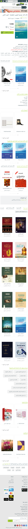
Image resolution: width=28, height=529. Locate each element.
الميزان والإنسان (20, 234)
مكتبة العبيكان (23, 376)
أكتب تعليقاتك (23, 200)
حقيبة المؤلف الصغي (7, 423)
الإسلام (23, 467)
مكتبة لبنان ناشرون (13, 380)
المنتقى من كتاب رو (7, 259)
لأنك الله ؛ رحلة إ (20, 160)
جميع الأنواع (16, 48)
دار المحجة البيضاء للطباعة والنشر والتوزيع (17, 391)
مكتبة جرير (23, 380)
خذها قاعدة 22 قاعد (20, 358)
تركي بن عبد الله (20, 261)
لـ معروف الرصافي (7, 190)
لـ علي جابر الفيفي (21, 85)
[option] (20, 75)
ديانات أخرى (18, 470)
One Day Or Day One (20, 454)
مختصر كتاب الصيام (20, 259)
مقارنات (9, 470)
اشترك (10, 521)
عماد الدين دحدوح (7, 311)
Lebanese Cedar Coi (20, 131)
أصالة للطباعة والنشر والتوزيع (10, 376)
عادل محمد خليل (7, 335)
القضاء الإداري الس (7, 358)
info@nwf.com (24, 509)
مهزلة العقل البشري (21, 188)
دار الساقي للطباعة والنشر (21, 395)
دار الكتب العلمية (8, 372)
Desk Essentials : (7, 131)
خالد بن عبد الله (6, 360)
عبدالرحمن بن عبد (7, 236)
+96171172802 (24, 508)
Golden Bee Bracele (7, 454)
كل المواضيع (7, 464)
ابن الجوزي (20, 286)
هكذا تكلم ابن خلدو (7, 284)
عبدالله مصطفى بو (7, 286)
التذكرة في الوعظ (21, 284)
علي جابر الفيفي (23, 17)
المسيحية (18, 467)
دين (3, 464)
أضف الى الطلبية (8, 32)
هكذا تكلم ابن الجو (7, 309)
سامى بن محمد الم (20, 360)
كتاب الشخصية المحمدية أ (7, 188)
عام (13, 470)
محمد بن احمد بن (20, 311)
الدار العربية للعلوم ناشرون (21, 372)
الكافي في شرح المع (7, 234)
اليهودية (12, 467)
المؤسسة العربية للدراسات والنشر (19, 388)
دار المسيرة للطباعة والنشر (21, 384)
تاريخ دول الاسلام (21, 309)
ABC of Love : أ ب (20, 423)
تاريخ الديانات (6, 467)
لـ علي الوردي (21, 190)
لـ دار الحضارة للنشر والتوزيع (21, 212)
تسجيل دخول (24, 1)
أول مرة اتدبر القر (7, 334)
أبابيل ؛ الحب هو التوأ (7, 83)
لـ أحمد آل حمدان (7, 85)
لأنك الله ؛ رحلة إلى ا (21, 83)
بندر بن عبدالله (20, 236)
